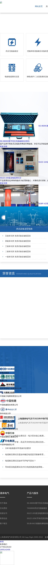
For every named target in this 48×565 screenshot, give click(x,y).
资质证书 (3, 513)
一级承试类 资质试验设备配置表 (18, 257)
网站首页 (39, 6)
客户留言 (3, 523)
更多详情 (3, 146)
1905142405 (5, 550)
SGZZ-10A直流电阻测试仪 (10, 178)
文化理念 (3, 508)
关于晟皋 (3, 503)
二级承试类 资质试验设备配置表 (18, 251)
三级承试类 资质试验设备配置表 (18, 246)
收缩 (2, 542)
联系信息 (3, 518)
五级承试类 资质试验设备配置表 (18, 236)
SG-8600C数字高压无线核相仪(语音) (15, 141)
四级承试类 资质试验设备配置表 (18, 241)
